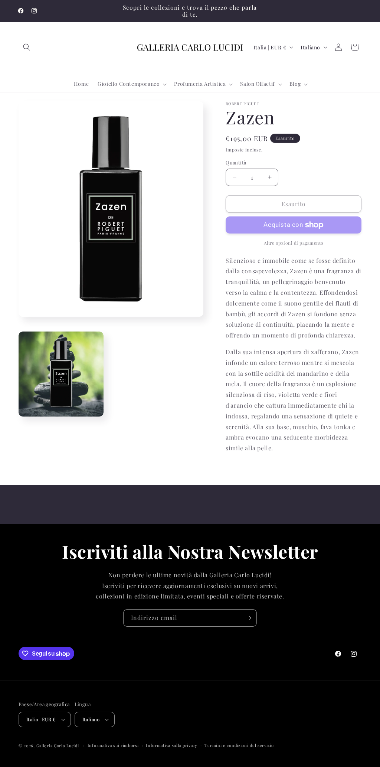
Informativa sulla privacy (171, 745)
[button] (27, 47)
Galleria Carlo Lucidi (57, 745)
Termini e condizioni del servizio (238, 745)
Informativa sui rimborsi (113, 745)
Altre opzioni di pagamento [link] (294, 243)
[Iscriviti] (248, 618)
